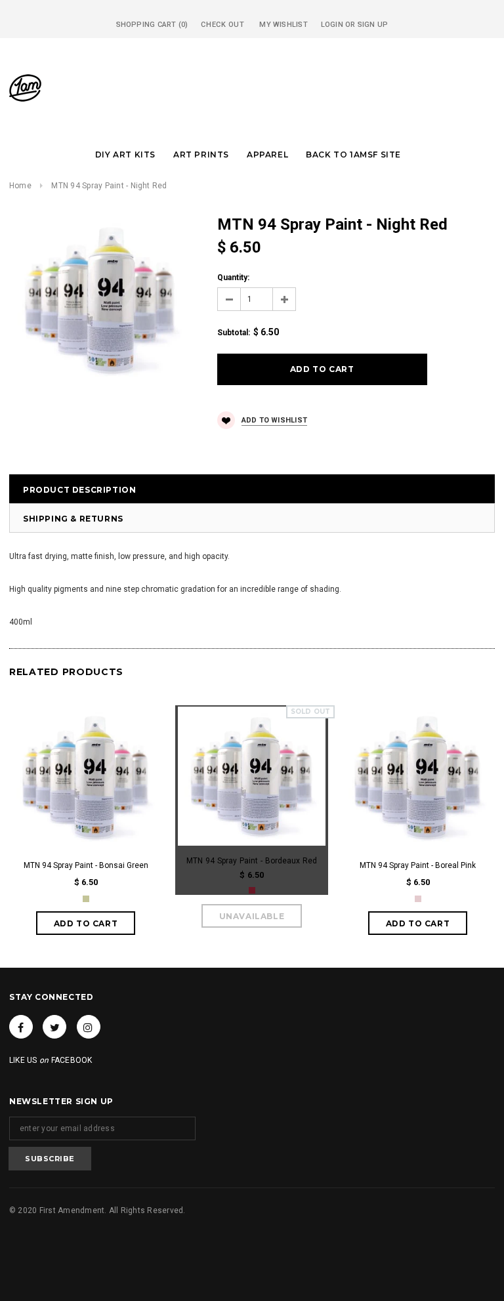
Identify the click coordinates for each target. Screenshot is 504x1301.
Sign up (373, 24)
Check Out (222, 24)
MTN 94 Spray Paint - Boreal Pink (418, 865)
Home (20, 185)
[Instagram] (88, 1027)
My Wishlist (283, 24)
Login (332, 24)
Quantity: (233, 277)
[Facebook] (21, 1027)
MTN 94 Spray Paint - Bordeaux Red (251, 860)
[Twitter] (54, 1027)
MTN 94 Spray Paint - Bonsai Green (86, 865)
